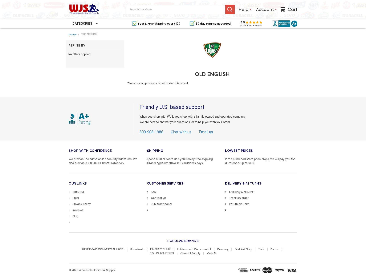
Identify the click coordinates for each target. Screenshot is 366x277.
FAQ (153, 192)
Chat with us (181, 132)
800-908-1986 (151, 132)
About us (78, 192)
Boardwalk (137, 249)
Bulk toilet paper (161, 204)
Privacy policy (82, 204)
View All (212, 253)
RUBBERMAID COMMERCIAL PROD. (103, 249)
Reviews (78, 210)
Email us (206, 132)
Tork (261, 249)
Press (76, 198)
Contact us (158, 198)
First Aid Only (243, 249)
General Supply (190, 253)
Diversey (223, 249)
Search (230, 9)
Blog (75, 216)
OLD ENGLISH (89, 34)
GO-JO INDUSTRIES (161, 253)
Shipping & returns (241, 192)
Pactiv (274, 249)
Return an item (239, 204)
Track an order (239, 198)
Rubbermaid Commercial (194, 249)
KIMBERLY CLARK (160, 249)
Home (73, 34)
